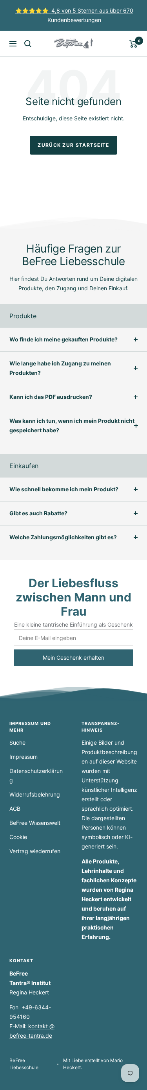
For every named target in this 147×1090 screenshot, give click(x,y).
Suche (17, 742)
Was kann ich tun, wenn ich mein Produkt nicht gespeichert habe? (71, 425)
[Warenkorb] (133, 44)
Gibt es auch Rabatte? (38, 513)
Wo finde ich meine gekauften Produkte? (63, 339)
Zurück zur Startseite (73, 145)
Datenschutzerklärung (36, 775)
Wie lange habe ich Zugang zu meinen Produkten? (60, 368)
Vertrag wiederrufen (34, 851)
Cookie (18, 837)
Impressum (23, 756)
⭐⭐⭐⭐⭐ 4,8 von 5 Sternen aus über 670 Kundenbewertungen (74, 15)
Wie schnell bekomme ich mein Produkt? (63, 489)
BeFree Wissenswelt (34, 822)
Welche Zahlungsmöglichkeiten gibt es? (63, 537)
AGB (14, 808)
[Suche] (27, 43)
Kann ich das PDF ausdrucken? (50, 396)
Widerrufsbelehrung (34, 794)
